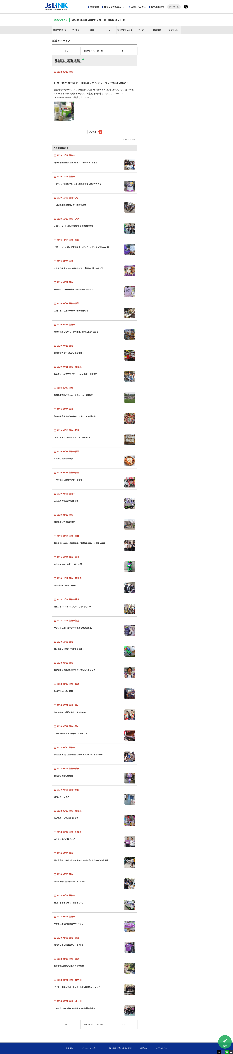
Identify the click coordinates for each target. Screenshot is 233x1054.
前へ (66, 51)
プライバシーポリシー (91, 1048)
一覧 (94, 51)
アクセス (76, 30)
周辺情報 (157, 30)
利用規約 (69, 1048)
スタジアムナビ (138, 6)
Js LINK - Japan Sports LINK (56, 7)
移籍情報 (94, 6)
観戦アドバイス (59, 30)
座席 (92, 30)
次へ (123, 51)
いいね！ (93, 131)
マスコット (173, 30)
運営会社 (144, 1048)
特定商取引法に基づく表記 (120, 1048)
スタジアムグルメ (124, 30)
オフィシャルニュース (115, 6)
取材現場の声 (157, 6)
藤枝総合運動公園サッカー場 (99, 20)
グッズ (141, 30)
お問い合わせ (161, 1048)
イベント (108, 30)
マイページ (174, 6)
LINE (227, 1052)
